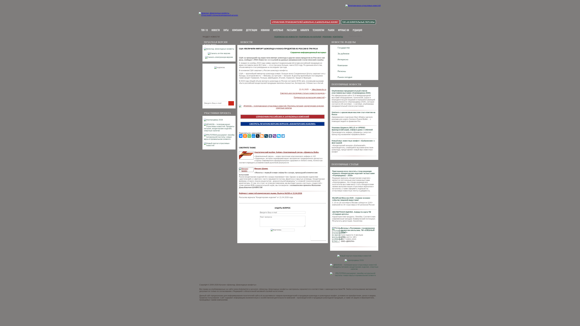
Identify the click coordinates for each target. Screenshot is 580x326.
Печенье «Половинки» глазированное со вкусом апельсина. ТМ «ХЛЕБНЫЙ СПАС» (358, 230)
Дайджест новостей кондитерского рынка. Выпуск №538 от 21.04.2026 (270, 193)
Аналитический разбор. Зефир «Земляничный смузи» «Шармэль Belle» (286, 152)
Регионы (342, 71)
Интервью (278, 30)
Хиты (226, 30)
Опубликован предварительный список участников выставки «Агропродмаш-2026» (351, 92)
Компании (237, 30)
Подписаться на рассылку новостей (309, 97)
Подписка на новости (286, 37)
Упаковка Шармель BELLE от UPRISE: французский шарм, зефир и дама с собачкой (352, 129)
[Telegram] (283, 136)
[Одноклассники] (245, 136)
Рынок (331, 30)
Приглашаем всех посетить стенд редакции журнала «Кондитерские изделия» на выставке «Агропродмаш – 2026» (353, 173)
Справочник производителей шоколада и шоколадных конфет (305, 22)
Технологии (318, 30)
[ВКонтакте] (241, 136)
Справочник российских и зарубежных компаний (282, 117)
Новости (215, 30)
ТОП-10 (204, 30)
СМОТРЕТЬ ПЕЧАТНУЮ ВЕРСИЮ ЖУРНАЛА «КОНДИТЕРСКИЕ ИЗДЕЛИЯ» (282, 124)
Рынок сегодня (345, 77)
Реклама (327, 37)
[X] (257, 136)
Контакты (338, 37)
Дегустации (251, 30)
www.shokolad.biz (241, 289)
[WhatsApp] (249, 136)
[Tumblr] (270, 136)
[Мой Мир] (253, 136)
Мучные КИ (343, 30)
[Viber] (274, 136)
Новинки (265, 30)
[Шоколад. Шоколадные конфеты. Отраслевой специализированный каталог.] (218, 16)
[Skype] (279, 136)
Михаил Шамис (261, 169)
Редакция (357, 30)
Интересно (343, 59)
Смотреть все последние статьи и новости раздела (302, 93)
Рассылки (292, 30)
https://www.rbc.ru (318, 89)
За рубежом (343, 53)
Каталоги (304, 30)
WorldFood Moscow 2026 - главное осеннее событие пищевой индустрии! (351, 199)
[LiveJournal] (266, 136)
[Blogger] (262, 136)
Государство (344, 47)
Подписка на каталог (310, 37)
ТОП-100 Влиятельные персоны (358, 22)
